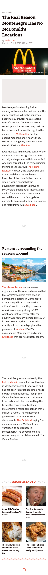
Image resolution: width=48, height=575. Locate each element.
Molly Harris (10, 40)
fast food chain (10, 382)
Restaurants (8, 12)
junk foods (7, 336)
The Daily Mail (24, 420)
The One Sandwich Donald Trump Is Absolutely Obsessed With (35, 513)
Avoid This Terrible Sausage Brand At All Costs (11, 512)
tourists (19, 329)
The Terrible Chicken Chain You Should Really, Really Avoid (35, 548)
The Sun (25, 145)
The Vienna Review (12, 287)
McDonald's (22, 134)
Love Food (29, 204)
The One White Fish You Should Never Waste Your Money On (11, 549)
